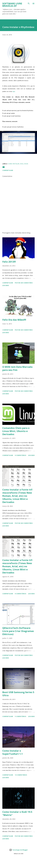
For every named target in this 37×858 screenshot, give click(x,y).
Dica (21, 164)
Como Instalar (13, 164)
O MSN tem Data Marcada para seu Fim (17, 368)
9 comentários (20, 455)
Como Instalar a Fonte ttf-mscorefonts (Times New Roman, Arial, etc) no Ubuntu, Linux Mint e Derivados (17, 496)
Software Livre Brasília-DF (12, 4)
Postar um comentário (24, 283)
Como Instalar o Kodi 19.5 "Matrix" (17, 813)
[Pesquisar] (29, 3)
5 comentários (20, 716)
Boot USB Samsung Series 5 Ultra (18, 694)
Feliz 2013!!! (9, 261)
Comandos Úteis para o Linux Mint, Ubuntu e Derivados (16, 431)
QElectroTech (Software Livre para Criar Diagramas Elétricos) (18, 631)
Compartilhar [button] (7, 170)
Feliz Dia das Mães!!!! (14, 319)
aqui (14, 91)
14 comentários (21, 775)
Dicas (26, 164)
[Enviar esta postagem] (3, 168)
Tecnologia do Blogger (20, 850)
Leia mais (5, 285)
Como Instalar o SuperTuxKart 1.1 (12, 752)
